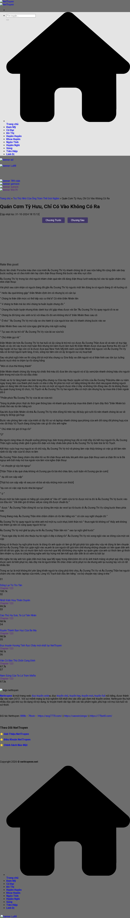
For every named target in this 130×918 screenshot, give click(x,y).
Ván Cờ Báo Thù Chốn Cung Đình (17, 660)
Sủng (9, 148)
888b (23, 715)
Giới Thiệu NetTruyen (16, 733)
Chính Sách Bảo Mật (15, 745)
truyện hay (75, 695)
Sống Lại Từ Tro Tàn (11, 585)
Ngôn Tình (12, 142)
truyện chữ (62, 695)
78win (31, 715)
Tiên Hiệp (12, 151)
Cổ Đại (10, 130)
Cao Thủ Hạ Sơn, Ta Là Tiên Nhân (18, 615)
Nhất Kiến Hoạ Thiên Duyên (15, 600)
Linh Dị (10, 154)
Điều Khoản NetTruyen (17, 739)
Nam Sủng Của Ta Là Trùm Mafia (18, 675)
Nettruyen (6, 695)
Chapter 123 (6, 588)
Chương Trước (53, 220)
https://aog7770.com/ (49, 715)
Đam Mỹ (11, 127)
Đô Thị (10, 133)
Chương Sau (77, 220)
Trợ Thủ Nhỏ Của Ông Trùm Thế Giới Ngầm (36, 198)
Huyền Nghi (13, 145)
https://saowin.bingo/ (76, 715)
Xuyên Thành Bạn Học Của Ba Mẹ (18, 630)
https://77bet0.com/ (101, 715)
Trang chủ (5, 198)
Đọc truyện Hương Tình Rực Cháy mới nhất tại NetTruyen (31, 645)
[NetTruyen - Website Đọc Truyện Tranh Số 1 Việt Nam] (7, 3)
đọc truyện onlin (40, 695)
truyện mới (87, 695)
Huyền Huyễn (14, 136)
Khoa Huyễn (13, 139)
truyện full (99, 695)
